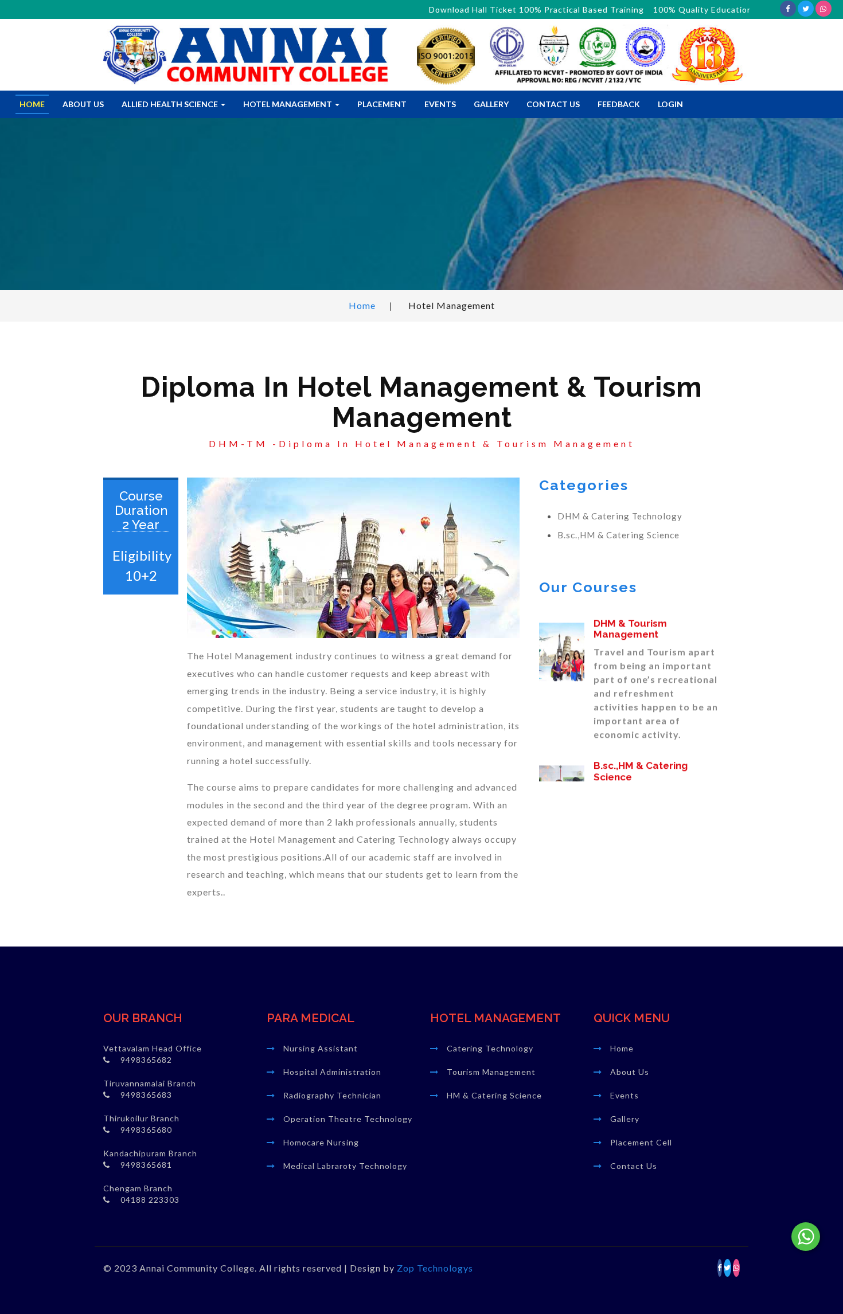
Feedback (619, 104)
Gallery (491, 104)
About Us (83, 104)
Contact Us (553, 104)
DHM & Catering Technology (619, 516)
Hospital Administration (332, 1072)
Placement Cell (641, 1142)
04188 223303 (149, 1199)
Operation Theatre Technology (347, 1119)
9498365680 (146, 1130)
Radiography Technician (332, 1095)
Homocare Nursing (321, 1142)
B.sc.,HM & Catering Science (618, 535)
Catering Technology (490, 1048)
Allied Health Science (171, 104)
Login (670, 104)
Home (32, 104)
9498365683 (146, 1095)
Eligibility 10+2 (140, 565)
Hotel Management (288, 104)
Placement (382, 104)
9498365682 (146, 1060)
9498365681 (146, 1165)
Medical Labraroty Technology (345, 1166)
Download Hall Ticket (437, 9)
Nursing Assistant (320, 1048)
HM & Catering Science (494, 1095)
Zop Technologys (435, 1267)
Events (440, 104)
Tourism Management (491, 1072)
